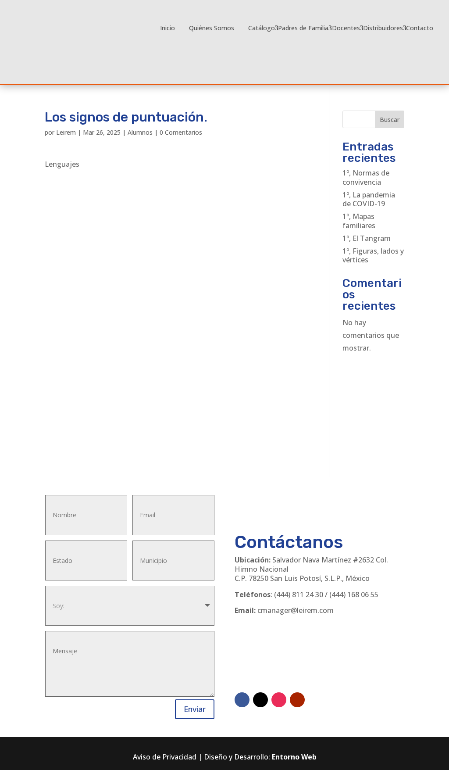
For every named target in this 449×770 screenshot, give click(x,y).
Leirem (66, 132)
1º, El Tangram (366, 238)
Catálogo (261, 28)
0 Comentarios (181, 132)
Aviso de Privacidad (164, 757)
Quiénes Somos (211, 28)
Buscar (389, 119)
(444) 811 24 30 (298, 594)
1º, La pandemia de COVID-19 (368, 199)
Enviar (195, 709)
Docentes (346, 28)
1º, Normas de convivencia (365, 177)
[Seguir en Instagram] (278, 699)
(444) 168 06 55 (353, 594)
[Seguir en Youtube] (297, 699)
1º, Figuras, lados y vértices (373, 255)
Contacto (419, 28)
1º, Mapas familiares (358, 220)
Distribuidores (383, 28)
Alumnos (140, 132)
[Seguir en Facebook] (242, 699)
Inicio (167, 28)
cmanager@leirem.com (295, 610)
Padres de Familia (303, 28)
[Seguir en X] (260, 699)
